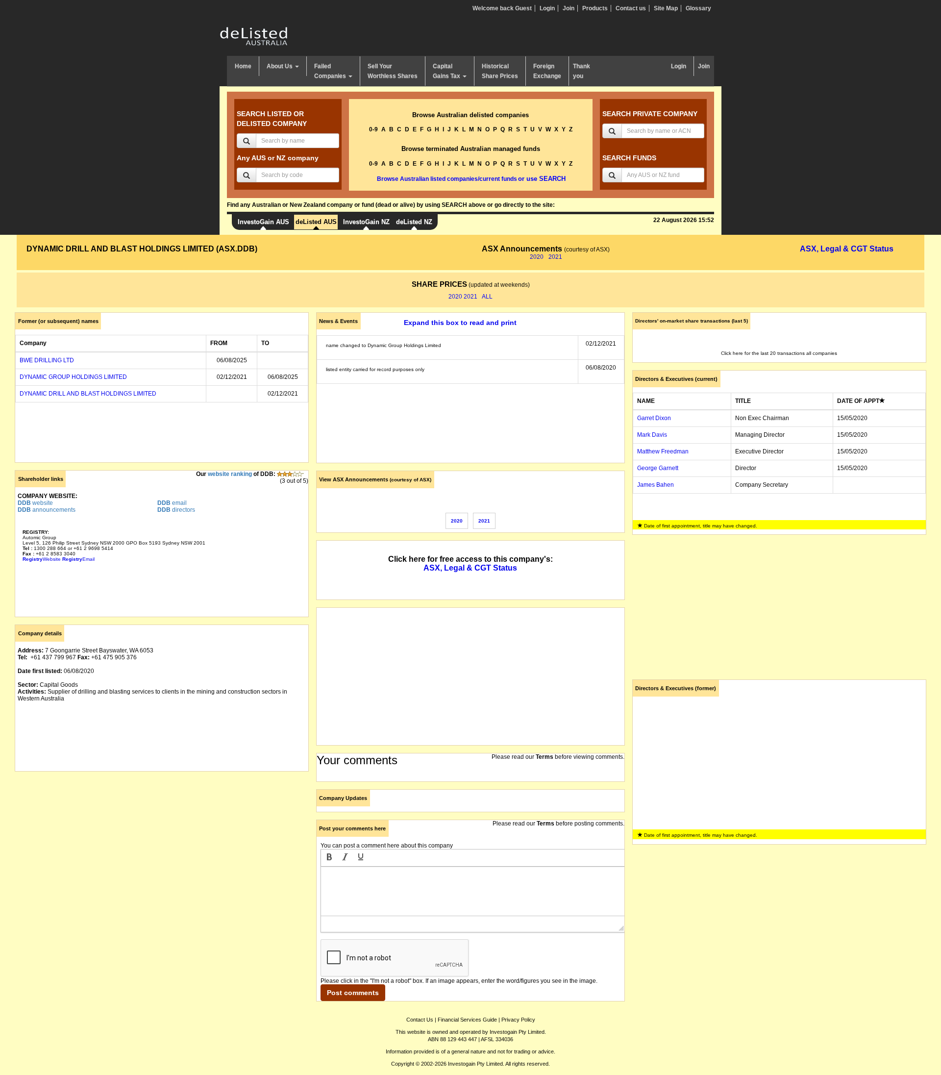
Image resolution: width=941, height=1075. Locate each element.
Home (243, 66)
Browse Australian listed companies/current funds (447, 178)
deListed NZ (414, 221)
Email (78, 559)
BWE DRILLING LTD (47, 360)
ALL (487, 296)
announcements (46, 509)
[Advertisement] (162, 847)
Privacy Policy (518, 1020)
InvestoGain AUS (263, 221)
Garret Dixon (654, 418)
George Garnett (657, 468)
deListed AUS (316, 221)
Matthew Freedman (663, 451)
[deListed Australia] (254, 35)
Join (568, 8)
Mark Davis (652, 434)
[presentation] (329, 858)
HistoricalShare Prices (500, 71)
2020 (537, 256)
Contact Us (419, 1020)
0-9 (373, 129)
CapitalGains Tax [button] (447, 71)
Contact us (631, 8)
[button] (329, 857)
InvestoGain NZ (366, 221)
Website (42, 559)
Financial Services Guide (467, 1020)
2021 (555, 256)
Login (547, 8)
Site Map (666, 8)
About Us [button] (280, 66)
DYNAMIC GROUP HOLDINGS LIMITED (73, 377)
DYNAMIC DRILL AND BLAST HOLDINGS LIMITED (88, 393)
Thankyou (581, 71)
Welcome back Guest (502, 8)
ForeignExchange (547, 71)
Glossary (698, 8)
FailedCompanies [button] (330, 71)
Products (595, 8)
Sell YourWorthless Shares (393, 71)
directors (176, 509)
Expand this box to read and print (460, 322)
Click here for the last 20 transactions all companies (779, 353)
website (35, 503)
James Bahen (655, 484)
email (172, 503)
